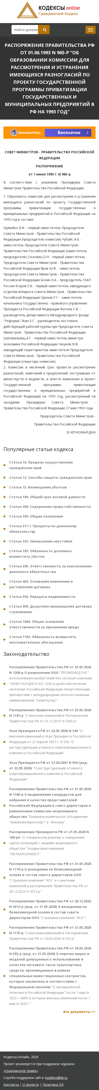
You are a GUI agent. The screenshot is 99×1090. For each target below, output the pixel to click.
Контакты (11, 1084)
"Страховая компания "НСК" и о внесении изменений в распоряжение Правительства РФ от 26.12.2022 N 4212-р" (50, 877)
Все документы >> (79, 1011)
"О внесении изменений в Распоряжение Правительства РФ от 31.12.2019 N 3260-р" (50, 715)
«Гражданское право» (20, 1071)
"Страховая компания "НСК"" (50, 909)
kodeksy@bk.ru (56, 1077)
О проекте (31, 1084)
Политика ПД (53, 1084)
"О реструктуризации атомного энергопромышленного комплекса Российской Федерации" (48, 770)
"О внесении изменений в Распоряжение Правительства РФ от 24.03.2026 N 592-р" (50, 933)
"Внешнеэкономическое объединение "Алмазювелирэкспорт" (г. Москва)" (50, 805)
